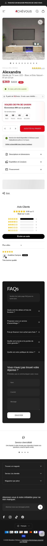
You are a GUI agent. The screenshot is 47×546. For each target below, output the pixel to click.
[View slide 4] (27, 452)
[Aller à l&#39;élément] (10, 63)
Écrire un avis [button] (23, 236)
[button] (36, 68)
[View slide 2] (22, 452)
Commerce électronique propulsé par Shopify (31, 541)
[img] (7, 252)
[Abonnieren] (40, 507)
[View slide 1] (19, 452)
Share (8, 193)
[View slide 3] (25, 452)
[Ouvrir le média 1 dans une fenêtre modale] (40, 22)
